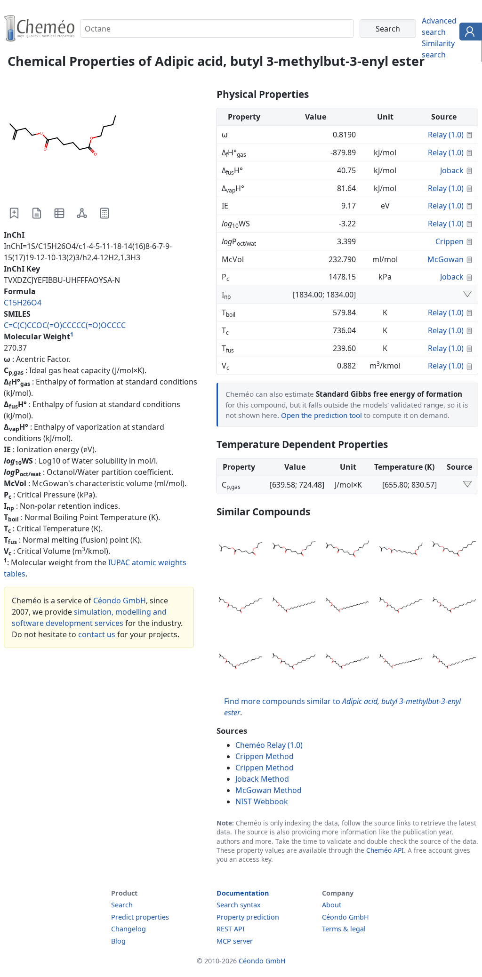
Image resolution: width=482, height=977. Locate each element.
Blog (118, 941)
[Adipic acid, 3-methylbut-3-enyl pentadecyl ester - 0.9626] (454, 663)
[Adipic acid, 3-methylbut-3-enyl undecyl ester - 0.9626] (401, 606)
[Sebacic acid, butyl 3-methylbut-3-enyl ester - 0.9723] (401, 550)
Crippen (449, 241)
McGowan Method (268, 790)
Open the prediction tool (321, 415)
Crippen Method (264, 756)
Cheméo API (385, 850)
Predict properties (140, 917)
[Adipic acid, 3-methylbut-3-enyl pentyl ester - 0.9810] (294, 550)
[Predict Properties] (104, 213)
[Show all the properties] (467, 294)
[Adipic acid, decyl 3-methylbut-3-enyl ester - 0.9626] (294, 663)
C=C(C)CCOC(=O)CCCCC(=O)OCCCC (65, 325)
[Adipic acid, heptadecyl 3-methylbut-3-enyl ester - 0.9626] (347, 606)
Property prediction (248, 917)
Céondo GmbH (119, 600)
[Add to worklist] (14, 213)
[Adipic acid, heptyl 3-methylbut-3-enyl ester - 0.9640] (454, 550)
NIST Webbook (261, 801)
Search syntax (239, 904)
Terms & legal (344, 928)
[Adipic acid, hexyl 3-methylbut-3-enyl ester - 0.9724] (347, 550)
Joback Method (262, 779)
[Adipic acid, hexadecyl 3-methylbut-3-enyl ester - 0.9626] (294, 606)
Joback (452, 170)
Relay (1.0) (446, 134)
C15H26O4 (22, 302)
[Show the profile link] (468, 33)
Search (122, 904)
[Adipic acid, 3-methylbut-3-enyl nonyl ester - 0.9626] (241, 606)
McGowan (445, 259)
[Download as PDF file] (36, 213)
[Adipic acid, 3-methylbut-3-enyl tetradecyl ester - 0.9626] (347, 663)
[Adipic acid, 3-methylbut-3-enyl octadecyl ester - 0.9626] (401, 663)
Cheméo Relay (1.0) (269, 745)
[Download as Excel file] (59, 213)
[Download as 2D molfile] (82, 213)
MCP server (235, 941)
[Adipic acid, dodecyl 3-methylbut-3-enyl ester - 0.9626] (454, 606)
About (331, 904)
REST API (231, 928)
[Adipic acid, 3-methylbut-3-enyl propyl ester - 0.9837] (241, 550)
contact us (96, 634)
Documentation (243, 893)
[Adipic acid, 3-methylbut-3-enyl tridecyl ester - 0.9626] (241, 663)
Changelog (128, 928)
